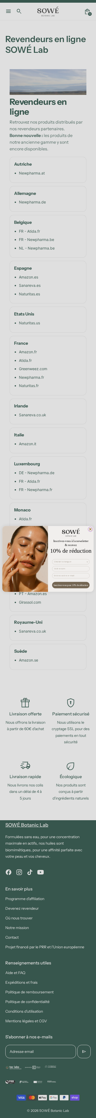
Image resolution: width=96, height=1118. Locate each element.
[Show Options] (87, 561)
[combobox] (70, 561)
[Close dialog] (90, 529)
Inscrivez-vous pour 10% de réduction (71, 585)
